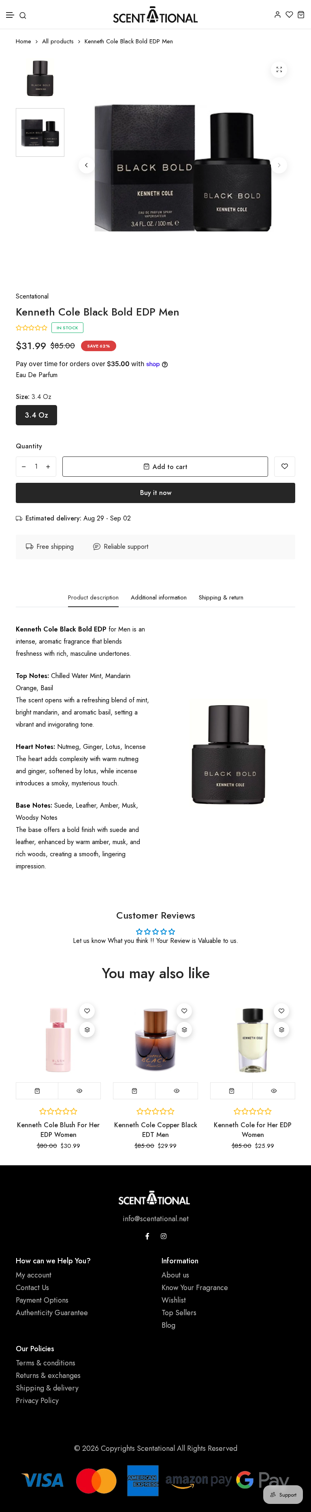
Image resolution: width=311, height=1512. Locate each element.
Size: (33, 396)
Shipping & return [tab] (221, 598)
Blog (168, 1325)
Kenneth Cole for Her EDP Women (253, 1129)
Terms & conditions (45, 1363)
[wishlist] (289, 14)
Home (23, 41)
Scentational (32, 296)
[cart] (301, 14)
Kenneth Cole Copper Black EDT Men (155, 1129)
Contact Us (32, 1287)
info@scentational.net (156, 1218)
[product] (279, 70)
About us (175, 1275)
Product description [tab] (93, 598)
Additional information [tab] (159, 598)
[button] (10, 15)
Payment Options (42, 1300)
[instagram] (164, 1236)
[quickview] (79, 1091)
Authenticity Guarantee (52, 1312)
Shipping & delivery (47, 1388)
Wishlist (174, 1300)
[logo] (155, 14)
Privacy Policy (37, 1400)
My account (33, 1275)
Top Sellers (179, 1312)
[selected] (37, 1091)
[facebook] (147, 1236)
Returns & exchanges (48, 1375)
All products (58, 41)
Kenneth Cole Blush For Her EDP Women (58, 1129)
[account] (277, 14)
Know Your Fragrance (195, 1287)
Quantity (29, 446)
